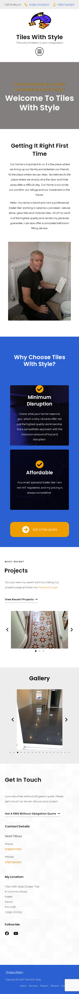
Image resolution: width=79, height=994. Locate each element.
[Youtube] (16, 933)
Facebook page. (48, 587)
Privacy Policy (14, 972)
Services (33, 986)
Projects (44, 986)
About (23, 986)
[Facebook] (7, 933)
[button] (39, 51)
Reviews (55, 986)
